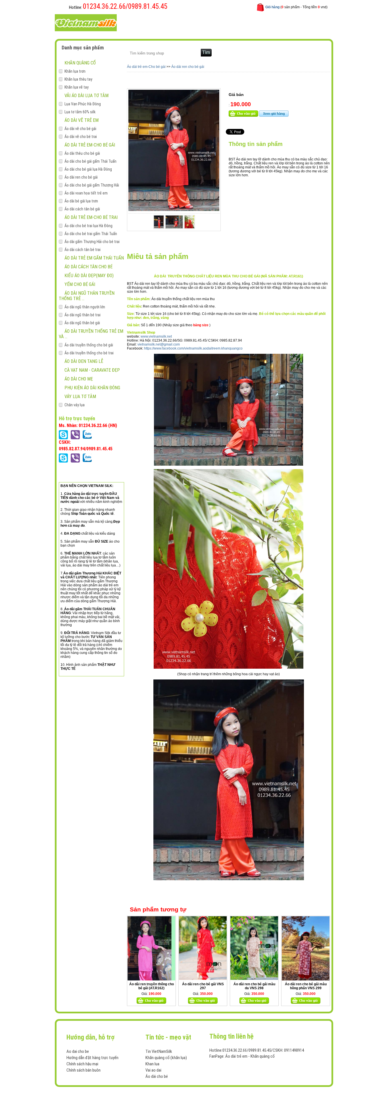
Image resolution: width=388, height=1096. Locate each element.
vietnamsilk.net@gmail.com (158, 344)
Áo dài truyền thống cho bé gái (88, 345)
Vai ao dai (153, 1070)
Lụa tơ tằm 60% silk (79, 112)
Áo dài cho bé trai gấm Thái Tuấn (90, 233)
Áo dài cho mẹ (78, 379)
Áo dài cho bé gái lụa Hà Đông (88, 169)
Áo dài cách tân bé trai (82, 249)
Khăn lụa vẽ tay (76, 87)
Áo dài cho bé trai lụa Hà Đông (88, 225)
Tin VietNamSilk (158, 1051)
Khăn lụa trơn (74, 71)
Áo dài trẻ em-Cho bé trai (91, 217)
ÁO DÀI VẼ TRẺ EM (81, 120)
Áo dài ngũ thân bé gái (82, 323)
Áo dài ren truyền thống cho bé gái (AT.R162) (151, 986)
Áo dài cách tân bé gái (82, 209)
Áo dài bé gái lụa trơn (81, 201)
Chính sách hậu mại (82, 1063)
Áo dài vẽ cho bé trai (80, 136)
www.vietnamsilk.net (156, 336)
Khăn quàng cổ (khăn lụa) (166, 1057)
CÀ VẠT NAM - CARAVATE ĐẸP (92, 370)
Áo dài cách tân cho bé (88, 266)
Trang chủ (139, 22)
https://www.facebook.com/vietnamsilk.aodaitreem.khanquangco (193, 348)
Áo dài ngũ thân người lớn (84, 307)
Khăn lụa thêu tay (78, 79)
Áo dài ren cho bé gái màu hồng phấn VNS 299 (306, 986)
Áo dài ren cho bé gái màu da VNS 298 (254, 986)
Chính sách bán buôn (83, 1070)
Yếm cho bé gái (79, 284)
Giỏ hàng (272, 7)
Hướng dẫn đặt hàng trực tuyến (92, 1057)
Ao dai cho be (77, 1051)
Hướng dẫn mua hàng (209, 22)
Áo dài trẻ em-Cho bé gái (89, 145)
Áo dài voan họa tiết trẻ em (86, 193)
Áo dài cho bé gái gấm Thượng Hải (91, 185)
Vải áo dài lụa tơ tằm (86, 95)
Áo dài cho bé (156, 1076)
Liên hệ (243, 22)
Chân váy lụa (74, 405)
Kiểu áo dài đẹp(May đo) (89, 275)
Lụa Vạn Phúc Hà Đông (82, 104)
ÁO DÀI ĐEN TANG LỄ (83, 361)
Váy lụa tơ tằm (80, 396)
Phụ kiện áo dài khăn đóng (92, 387)
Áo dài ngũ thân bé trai (82, 315)
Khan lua (152, 1063)
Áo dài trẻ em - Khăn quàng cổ (250, 1056)
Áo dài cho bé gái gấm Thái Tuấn (90, 161)
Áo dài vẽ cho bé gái (80, 128)
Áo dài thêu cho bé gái (82, 153)
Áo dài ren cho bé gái (81, 177)
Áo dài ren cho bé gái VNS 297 (203, 986)
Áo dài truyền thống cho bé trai (89, 353)
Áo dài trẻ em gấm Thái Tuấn (94, 258)
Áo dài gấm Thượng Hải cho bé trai (92, 241)
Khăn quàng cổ (80, 63)
